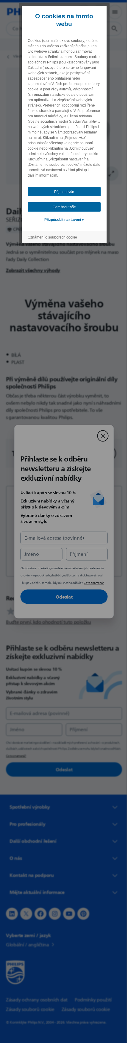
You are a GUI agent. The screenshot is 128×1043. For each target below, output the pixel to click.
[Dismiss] (100, 436)
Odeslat (61, 596)
